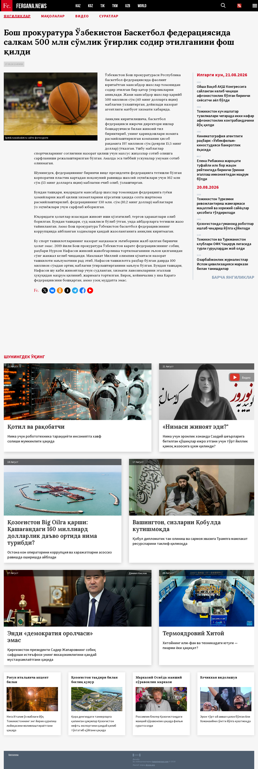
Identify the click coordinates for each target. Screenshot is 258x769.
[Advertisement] (129, 326)
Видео (82, 16)
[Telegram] (75, 290)
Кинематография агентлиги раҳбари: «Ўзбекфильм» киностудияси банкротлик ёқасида (220, 143)
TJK (102, 5)
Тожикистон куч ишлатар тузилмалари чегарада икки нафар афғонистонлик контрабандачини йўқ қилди (225, 118)
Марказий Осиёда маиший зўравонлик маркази (159, 679)
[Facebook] (83, 290)
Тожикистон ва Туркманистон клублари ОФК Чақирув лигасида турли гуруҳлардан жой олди (224, 244)
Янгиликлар (17, 16)
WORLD (142, 5)
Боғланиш (13, 754)
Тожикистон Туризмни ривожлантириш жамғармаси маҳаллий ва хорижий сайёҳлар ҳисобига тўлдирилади (223, 206)
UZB (127, 5)
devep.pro (150, 765)
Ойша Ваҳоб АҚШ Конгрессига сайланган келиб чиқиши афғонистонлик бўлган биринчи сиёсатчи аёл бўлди (223, 93)
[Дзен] (67, 290)
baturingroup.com (160, 762)
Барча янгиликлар (233, 277)
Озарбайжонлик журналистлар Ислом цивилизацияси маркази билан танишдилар (222, 264)
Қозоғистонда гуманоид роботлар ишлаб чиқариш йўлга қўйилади (225, 225)
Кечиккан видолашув (218, 677)
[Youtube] (90, 290)
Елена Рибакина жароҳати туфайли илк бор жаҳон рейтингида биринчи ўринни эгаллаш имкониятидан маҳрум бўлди (222, 169)
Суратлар (108, 16)
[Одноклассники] (60, 290)
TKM (115, 5)
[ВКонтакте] (52, 290)
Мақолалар (53, 16)
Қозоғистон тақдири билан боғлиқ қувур (94, 679)
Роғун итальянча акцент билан (28, 679)
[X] (45, 290)
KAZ (78, 5)
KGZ (90, 5)
